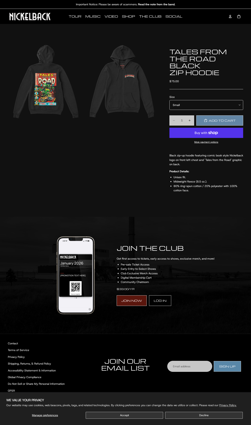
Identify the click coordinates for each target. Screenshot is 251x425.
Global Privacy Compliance (24, 377)
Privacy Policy (16, 357)
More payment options (206, 142)
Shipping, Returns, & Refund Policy (29, 364)
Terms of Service (18, 350)
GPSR (11, 390)
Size (172, 97)
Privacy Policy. (227, 405)
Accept (124, 415)
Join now (131, 301)
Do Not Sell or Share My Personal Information (36, 384)
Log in (160, 301)
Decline (204, 415)
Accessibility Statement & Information (32, 370)
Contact (13, 343)
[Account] (230, 16)
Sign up (227, 366)
